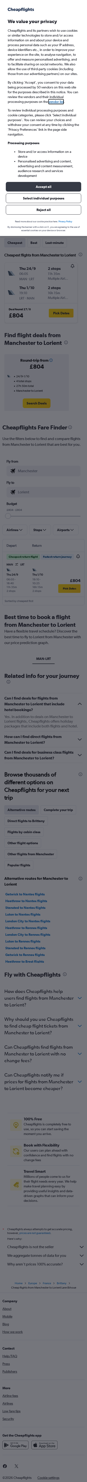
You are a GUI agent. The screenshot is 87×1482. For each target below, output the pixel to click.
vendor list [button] (56, 102)
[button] (43, 187)
